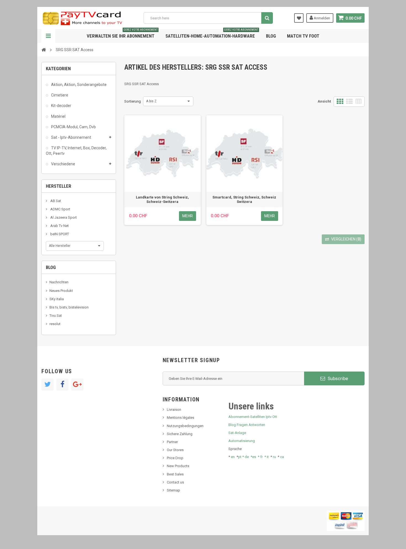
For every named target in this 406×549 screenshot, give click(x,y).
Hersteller (58, 186)
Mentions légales (180, 417)
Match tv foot (303, 36)
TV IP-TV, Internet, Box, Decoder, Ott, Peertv (76, 151)
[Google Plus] (77, 384)
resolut (54, 324)
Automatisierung (241, 441)
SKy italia (56, 299)
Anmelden (321, 18)
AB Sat (55, 201)
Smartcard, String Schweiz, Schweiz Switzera (244, 199)
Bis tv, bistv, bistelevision (69, 307)
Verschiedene (62, 164)
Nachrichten (58, 282)
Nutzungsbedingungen (185, 426)
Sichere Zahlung (180, 434)
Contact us (175, 482)
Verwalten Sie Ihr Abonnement (122, 34)
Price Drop (175, 458)
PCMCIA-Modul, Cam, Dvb (73, 127)
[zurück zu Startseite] (43, 49)
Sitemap (173, 490)
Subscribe (337, 378)
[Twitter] (47, 384)
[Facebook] (62, 384)
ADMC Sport (59, 209)
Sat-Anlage (237, 433)
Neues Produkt (61, 291)
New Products (178, 466)
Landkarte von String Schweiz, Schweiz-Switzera (162, 199)
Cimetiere (59, 95)
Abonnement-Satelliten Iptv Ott (252, 417)
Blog (271, 36)
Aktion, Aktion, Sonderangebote (78, 84)
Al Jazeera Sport (63, 217)
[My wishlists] (299, 18)
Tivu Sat (55, 315)
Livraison (174, 409)
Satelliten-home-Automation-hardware (211, 34)
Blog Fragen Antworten (246, 425)
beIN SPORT (59, 234)
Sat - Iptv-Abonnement (70, 137)
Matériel (57, 116)
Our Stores (175, 450)
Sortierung (132, 101)
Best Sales (175, 474)
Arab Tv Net (59, 226)
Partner (172, 442)
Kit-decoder (60, 105)
